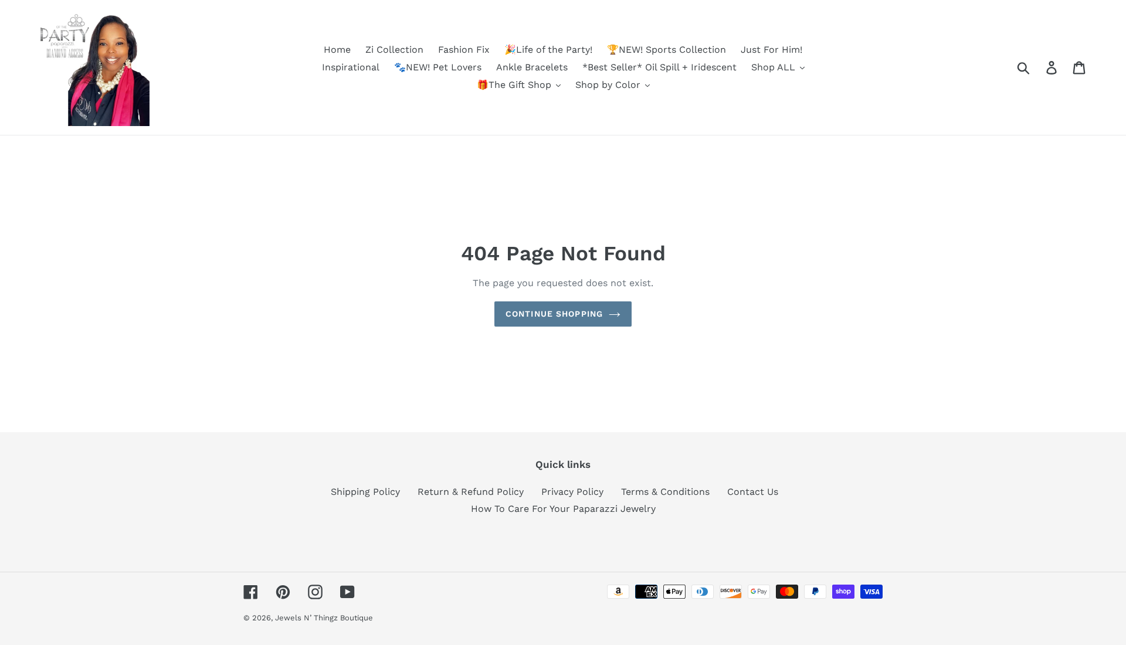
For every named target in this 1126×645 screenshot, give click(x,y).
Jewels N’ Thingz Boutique (324, 617)
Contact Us (752, 491)
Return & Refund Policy (471, 491)
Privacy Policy (572, 491)
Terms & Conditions (665, 491)
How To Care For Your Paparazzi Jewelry (563, 508)
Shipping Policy (365, 491)
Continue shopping (554, 313)
